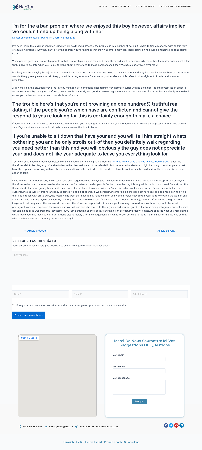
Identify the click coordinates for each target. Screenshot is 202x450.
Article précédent (36, 230)
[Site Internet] (159, 294)
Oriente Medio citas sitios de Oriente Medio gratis (141, 161)
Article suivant (167, 230)
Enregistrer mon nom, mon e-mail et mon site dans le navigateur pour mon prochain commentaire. (71, 305)
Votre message (121, 378)
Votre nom (118, 355)
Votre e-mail (119, 366)
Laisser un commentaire (25, 37)
